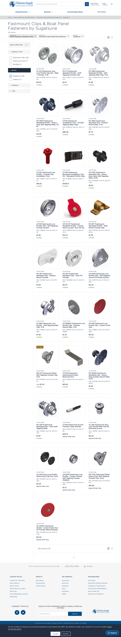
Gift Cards (13, 591)
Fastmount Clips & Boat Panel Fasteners (49, 17)
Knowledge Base (75, 12)
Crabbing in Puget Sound (96, 586)
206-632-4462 (72, 566)
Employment (40, 583)
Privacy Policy (40, 586)
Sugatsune (66, 17)
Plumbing (65, 591)
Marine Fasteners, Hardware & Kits (24, 17)
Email (89, 566)
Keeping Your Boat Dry (96, 594)
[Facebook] (17, 611)
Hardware (65, 586)
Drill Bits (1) (17, 64)
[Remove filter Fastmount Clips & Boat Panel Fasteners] (68, 36)
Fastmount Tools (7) (20, 61)
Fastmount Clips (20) (21, 57)
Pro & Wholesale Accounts (19, 594)
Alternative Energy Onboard (97, 583)
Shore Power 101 (93, 591)
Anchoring (65, 580)
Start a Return (14, 583)
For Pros (102, 12)
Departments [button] (21, 12)
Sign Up (75, 614)
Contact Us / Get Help (17, 580)
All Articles (91, 580)
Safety (64, 594)
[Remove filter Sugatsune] (82, 36)
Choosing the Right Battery (97, 588)
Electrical (65, 583)
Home (10, 17)
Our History (40, 580)
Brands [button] (47, 12)
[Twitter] (23, 611)
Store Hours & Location (17, 588)
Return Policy (14, 586)
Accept (55, 634)
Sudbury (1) (17, 79)
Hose (63, 588)
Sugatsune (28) (18, 76)
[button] (75, 557)
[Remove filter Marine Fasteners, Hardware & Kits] (35, 36)
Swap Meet (13, 596)
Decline (65, 634)
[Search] (87, 4)
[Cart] (111, 4)
